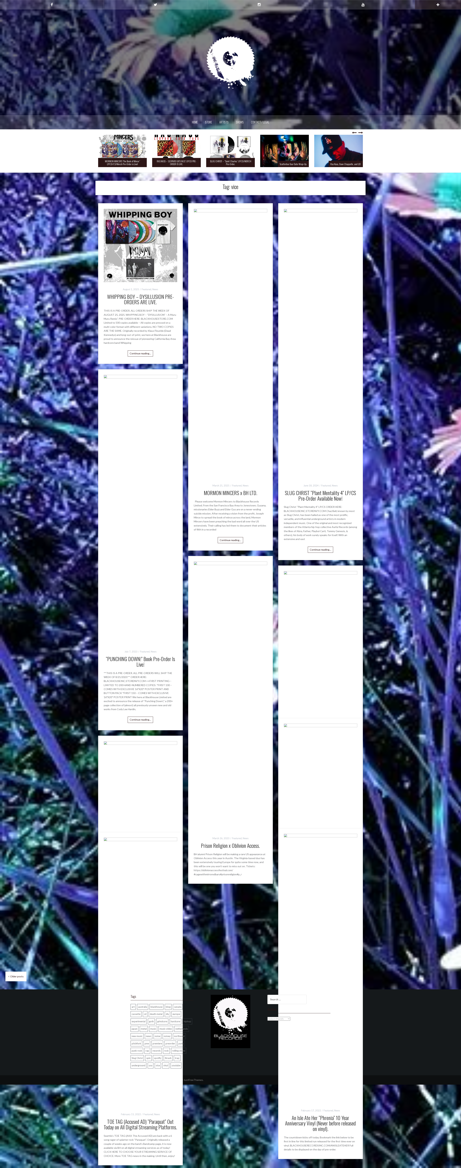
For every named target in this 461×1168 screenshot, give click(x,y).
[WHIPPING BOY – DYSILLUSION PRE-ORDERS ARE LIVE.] (140, 245)
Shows (240, 122)
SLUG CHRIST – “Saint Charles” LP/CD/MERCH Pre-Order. (230, 162)
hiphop (187, 1021)
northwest (179, 1036)
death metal (156, 1014)
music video (166, 1028)
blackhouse (156, 1006)
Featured (146, 289)
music (153, 1028)
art (133, 1006)
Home (195, 122)
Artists (224, 122)
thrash (168, 1058)
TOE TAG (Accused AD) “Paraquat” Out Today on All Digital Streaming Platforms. (140, 1124)
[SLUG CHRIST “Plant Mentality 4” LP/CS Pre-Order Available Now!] (320, 343)
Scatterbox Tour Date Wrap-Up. (293, 164)
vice (158, 1065)
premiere (157, 1043)
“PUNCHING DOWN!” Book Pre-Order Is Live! (140, 661)
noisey (167, 1036)
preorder (170, 1043)
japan (134, 1028)
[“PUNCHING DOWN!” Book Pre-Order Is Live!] (140, 509)
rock (166, 1050)
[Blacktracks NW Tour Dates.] (320, 705)
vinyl (165, 1065)
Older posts (17, 976)
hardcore (175, 1021)
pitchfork (136, 1043)
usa (150, 1065)
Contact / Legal (260, 122)
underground (138, 1065)
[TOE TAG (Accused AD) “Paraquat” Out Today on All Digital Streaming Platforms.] (140, 972)
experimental (139, 1021)
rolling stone (178, 1050)
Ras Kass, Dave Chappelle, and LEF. (345, 164)
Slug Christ (137, 1058)
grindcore (162, 1021)
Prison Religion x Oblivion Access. (230, 845)
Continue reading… (140, 353)
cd (145, 1014)
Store (208, 122)
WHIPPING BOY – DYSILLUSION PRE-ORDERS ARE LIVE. (140, 299)
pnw (147, 1043)
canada (178, 1006)
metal (144, 1028)
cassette (136, 1014)
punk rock (137, 1050)
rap (147, 1050)
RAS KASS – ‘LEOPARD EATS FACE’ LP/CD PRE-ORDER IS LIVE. (176, 162)
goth (151, 1021)
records (157, 1050)
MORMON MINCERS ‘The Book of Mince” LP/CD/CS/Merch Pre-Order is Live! (122, 162)
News (155, 289)
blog (168, 1006)
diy (167, 1014)
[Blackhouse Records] (230, 62)
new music (137, 1036)
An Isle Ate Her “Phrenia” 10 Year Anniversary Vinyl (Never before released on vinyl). (320, 1123)
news (148, 1036)
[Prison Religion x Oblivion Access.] (230, 696)
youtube (176, 1065)
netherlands (181, 1028)
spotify (157, 1058)
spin (148, 1058)
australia (142, 1006)
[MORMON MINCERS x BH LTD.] (230, 343)
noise (157, 1036)
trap (177, 1058)
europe (176, 1014)
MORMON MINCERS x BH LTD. (230, 492)
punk (181, 1043)
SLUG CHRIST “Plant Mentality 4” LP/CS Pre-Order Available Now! (320, 495)
